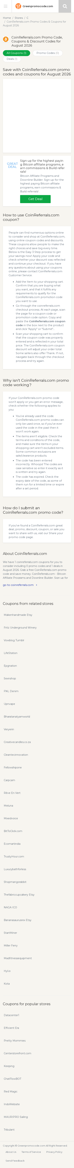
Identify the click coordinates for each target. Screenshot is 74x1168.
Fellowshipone (13, 767)
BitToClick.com (13, 831)
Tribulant (9, 1129)
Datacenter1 (11, 1015)
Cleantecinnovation (16, 754)
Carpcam (9, 780)
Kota (7, 983)
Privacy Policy (54, 1151)
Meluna (8, 805)
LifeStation (10, 653)
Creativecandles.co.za (17, 742)
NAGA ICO (10, 907)
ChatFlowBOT (12, 1078)
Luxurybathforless (15, 869)
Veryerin (9, 729)
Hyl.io (7, 971)
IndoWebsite (12, 1104)
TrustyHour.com (14, 856)
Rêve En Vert (12, 793)
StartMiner (10, 932)
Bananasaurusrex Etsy (17, 920)
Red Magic (10, 1091)
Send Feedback (15, 1160)
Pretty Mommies (15, 1040)
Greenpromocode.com (38, 6)
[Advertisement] (37, 116)
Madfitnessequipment (18, 958)
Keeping (9, 1066)
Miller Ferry (11, 945)
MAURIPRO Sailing (16, 1117)
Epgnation (10, 665)
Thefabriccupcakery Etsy (19, 894)
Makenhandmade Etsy (18, 615)
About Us (11, 1151)
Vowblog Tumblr (14, 640)
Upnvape (9, 704)
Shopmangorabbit (15, 882)
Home (7, 18)
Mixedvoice (11, 818)
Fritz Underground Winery (20, 627)
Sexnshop (10, 678)
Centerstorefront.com (17, 1053)
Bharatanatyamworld (17, 716)
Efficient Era (11, 1028)
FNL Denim (11, 691)
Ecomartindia (12, 843)
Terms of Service (31, 1151)
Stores (19, 18)
